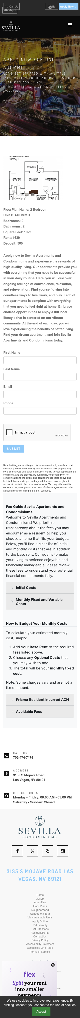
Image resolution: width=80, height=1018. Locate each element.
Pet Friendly (40, 925)
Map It (12, 10)
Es (53, 6)
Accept (41, 1011)
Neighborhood (40, 910)
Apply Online (40, 921)
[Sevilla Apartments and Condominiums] (40, 827)
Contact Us (40, 936)
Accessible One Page (40, 947)
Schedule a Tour (40, 913)
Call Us (13, 6)
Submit (14, 448)
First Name (11, 352)
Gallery (40, 898)
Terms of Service (40, 951)
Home (8, 100)
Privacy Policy (40, 940)
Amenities (40, 902)
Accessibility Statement (40, 944)
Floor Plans (40, 906)
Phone (8, 403)
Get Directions (40, 929)
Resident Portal (40, 932)
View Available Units (40, 917)
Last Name (11, 368)
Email (7, 386)
